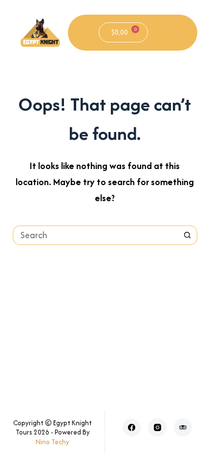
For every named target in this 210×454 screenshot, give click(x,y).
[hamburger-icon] (171, 32)
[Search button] (187, 235)
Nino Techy (52, 442)
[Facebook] (132, 427)
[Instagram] (157, 427)
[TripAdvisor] (183, 427)
